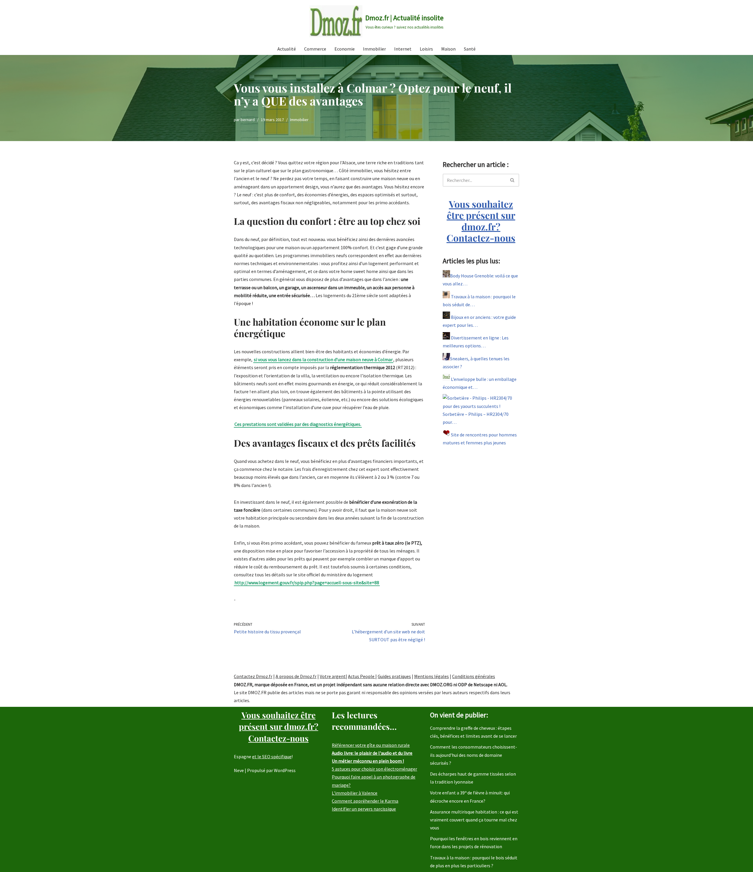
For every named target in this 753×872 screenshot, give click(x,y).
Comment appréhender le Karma (365, 801)
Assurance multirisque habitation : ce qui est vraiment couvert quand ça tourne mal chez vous (474, 820)
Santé (470, 49)
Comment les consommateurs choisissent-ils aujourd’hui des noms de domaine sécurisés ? (473, 755)
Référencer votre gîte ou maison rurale (371, 745)
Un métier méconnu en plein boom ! (368, 761)
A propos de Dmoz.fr (296, 676)
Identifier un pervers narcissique (364, 809)
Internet (403, 49)
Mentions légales (431, 676)
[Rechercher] (512, 180)
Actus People (361, 676)
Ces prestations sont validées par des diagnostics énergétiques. (297, 424)
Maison (448, 49)
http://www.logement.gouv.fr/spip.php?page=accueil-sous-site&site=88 (306, 582)
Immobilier (374, 49)
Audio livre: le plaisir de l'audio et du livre (372, 753)
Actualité (286, 49)
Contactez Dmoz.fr (253, 676)
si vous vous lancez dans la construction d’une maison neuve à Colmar (323, 359)
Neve (239, 770)
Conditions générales (473, 676)
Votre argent (333, 676)
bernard (248, 119)
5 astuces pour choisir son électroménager (374, 769)
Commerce (315, 49)
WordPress (285, 770)
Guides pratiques (394, 676)
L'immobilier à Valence (354, 793)
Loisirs (426, 49)
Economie (344, 49)
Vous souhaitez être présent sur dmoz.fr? (481, 221)
